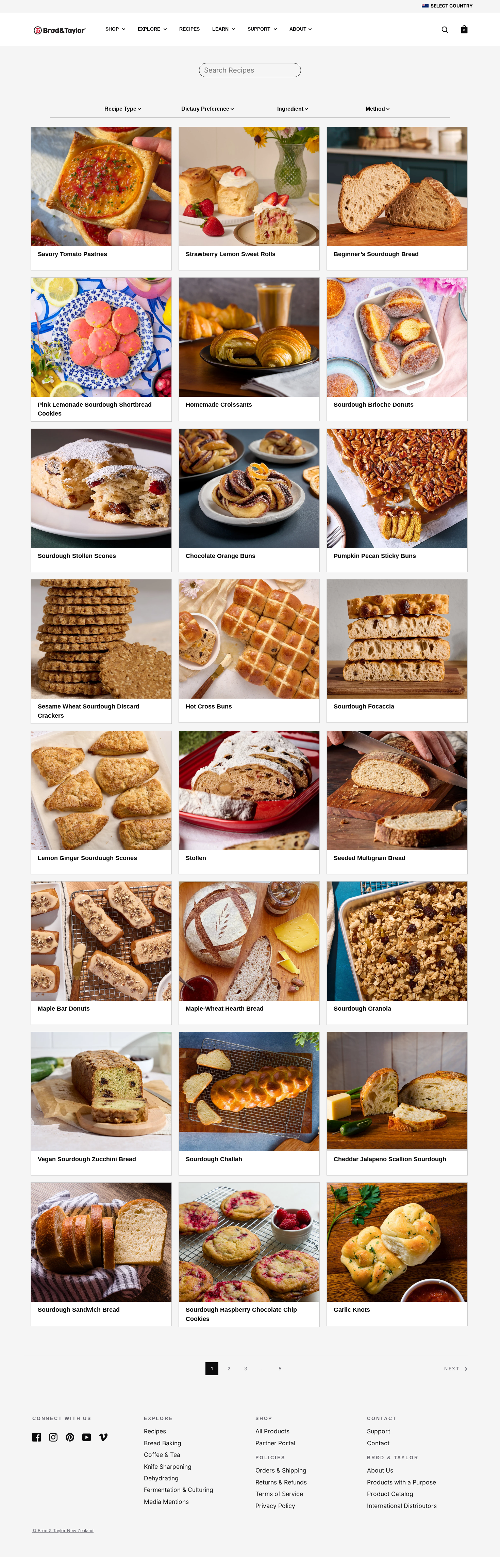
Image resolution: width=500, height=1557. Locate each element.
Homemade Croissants (219, 404)
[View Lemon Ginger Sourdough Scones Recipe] (101, 790)
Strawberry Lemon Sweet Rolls (231, 254)
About (297, 29)
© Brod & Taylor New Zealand (63, 1530)
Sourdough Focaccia (364, 706)
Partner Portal (275, 1443)
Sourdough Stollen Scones (77, 555)
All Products (272, 1431)
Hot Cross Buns (209, 706)
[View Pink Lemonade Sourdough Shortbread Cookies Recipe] (101, 337)
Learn (221, 29)
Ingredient (291, 109)
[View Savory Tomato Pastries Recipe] (101, 186)
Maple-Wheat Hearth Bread (225, 1008)
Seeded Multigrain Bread (369, 858)
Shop (112, 29)
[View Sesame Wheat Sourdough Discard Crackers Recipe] (101, 639)
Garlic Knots (352, 1309)
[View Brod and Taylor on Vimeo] (103, 1436)
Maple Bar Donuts (64, 1008)
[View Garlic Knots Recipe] (397, 1242)
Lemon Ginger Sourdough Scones (87, 858)
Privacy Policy (275, 1505)
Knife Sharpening (167, 1466)
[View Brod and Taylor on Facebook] (36, 1436)
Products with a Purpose (401, 1482)
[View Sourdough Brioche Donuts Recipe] (397, 337)
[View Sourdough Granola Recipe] (397, 941)
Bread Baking (162, 1443)
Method (376, 109)
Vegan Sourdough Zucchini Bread (87, 1159)
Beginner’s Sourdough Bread (376, 254)
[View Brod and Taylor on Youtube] (86, 1436)
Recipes (189, 29)
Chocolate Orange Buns (220, 555)
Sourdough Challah (214, 1159)
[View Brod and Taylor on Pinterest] (70, 1436)
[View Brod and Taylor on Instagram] (53, 1436)
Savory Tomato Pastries (72, 254)
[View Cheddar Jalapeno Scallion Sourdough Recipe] (397, 1091)
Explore (150, 29)
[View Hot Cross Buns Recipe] (249, 639)
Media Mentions (166, 1501)
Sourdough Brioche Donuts (374, 404)
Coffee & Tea (162, 1454)
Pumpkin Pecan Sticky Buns (375, 555)
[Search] (444, 30)
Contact (378, 1443)
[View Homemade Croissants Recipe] (249, 337)
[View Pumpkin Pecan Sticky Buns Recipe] (397, 488)
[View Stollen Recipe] (249, 790)
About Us (380, 1470)
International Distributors (402, 1505)
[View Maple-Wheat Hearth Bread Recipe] (249, 941)
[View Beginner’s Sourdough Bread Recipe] (397, 186)
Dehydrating (161, 1478)
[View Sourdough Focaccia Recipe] (397, 639)
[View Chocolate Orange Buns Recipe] (249, 488)
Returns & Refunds (281, 1482)
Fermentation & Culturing (178, 1489)
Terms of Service (279, 1493)
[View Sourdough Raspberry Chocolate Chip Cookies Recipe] (249, 1242)
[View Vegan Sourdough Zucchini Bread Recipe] (101, 1091)
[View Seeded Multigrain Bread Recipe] (397, 790)
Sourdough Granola (362, 1008)
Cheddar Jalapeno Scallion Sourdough (390, 1159)
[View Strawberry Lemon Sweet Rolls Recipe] (249, 186)
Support (260, 29)
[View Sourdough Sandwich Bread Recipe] (101, 1242)
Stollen (196, 858)
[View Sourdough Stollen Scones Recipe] (101, 488)
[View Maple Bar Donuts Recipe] (101, 941)
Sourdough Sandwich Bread (79, 1309)
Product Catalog (390, 1493)
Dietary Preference (206, 109)
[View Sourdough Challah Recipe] (249, 1091)
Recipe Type (121, 109)
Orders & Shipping (280, 1470)
